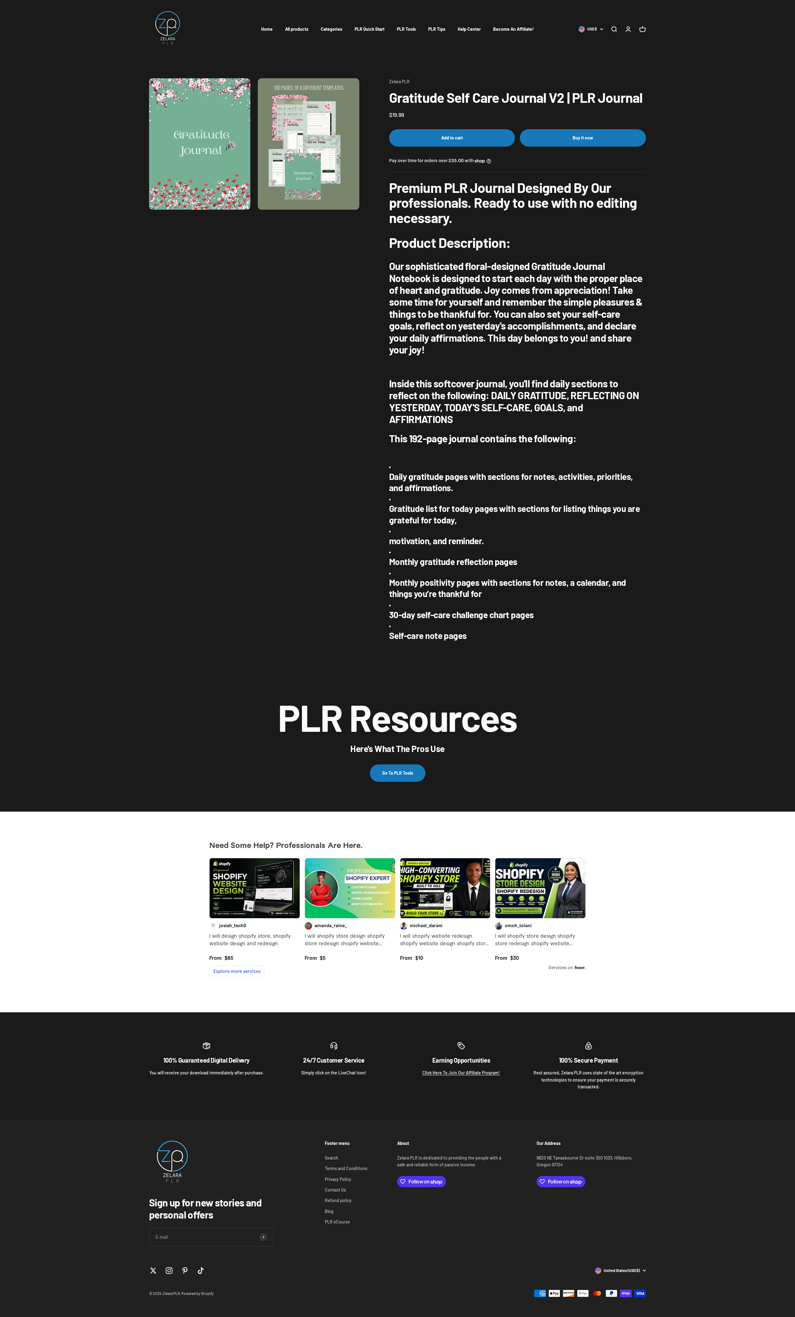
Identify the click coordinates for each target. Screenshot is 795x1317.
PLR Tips (436, 29)
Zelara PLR (399, 81)
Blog (329, 1211)
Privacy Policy (338, 1179)
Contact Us (335, 1189)
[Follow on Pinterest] (185, 1270)
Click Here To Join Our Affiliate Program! (461, 1072)
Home (267, 29)
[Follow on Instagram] (169, 1270)
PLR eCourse (337, 1221)
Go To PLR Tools (397, 773)
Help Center (469, 29)
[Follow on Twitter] (153, 1270)
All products (296, 29)
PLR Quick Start (369, 29)
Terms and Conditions (346, 1168)
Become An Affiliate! (513, 29)
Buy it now (583, 137)
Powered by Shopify (197, 1293)
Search (331, 1157)
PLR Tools (406, 29)
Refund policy (338, 1200)
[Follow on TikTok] (201, 1270)
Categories (331, 29)
